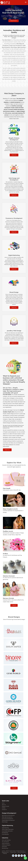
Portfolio (3, 808)
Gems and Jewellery (6, 840)
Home (3, 803)
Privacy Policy (13, 852)
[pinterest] (22, 855)
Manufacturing (5, 848)
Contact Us (4, 809)
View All (14, 605)
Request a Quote (5, 806)
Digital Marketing (14, 255)
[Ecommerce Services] (14, 209)
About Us (4, 804)
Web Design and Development (14, 179)
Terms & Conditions (22, 852)
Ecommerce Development (14, 218)
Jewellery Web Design (14, 330)
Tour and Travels (5, 841)
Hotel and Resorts (6, 843)
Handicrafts (4, 846)
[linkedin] (19, 855)
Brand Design (14, 292)
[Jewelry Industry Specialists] (14, 321)
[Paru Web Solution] (5, 2)
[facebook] (13, 855)
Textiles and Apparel (6, 845)
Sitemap (5, 853)
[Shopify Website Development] (14, 129)
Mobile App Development (7, 817)
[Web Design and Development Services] (14, 169)
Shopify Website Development (14, 139)
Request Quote (13, 20)
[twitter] (16, 855)
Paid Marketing (5, 832)
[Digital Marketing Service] (14, 246)
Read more (14, 155)
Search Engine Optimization (8, 829)
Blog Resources (5, 852)
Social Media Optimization (7, 831)
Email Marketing (5, 834)
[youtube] (24, 855)
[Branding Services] (14, 283)
